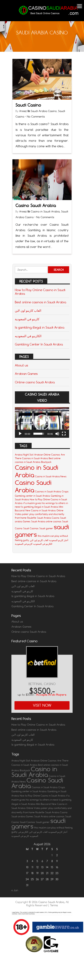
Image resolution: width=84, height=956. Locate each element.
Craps (65, 491)
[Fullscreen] (64, 434)
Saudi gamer (46, 528)
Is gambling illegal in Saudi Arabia (39, 327)
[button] (42, 422)
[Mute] (57, 434)
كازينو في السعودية (27, 319)
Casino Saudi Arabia (35, 205)
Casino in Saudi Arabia (45, 211)
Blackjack (46, 462)
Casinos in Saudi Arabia (48, 491)
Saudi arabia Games (22, 816)
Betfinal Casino (42, 684)
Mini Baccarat (43, 804)
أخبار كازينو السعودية (58, 540)
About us (21, 365)
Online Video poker (37, 808)
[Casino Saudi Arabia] (48, 15)
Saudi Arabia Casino (44, 111)
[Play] (20, 434)
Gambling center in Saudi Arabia (32, 495)
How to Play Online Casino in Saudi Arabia (40, 292)
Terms (54, 905)
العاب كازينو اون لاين (28, 310)
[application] (42, 422)
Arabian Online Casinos (47, 454)
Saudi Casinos (31, 528)
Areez (23, 111)
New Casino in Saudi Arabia (40, 510)
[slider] (38, 434)
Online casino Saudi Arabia (35, 382)
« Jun (14, 890)
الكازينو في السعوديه (28, 336)
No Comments (36, 116)
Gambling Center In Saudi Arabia (39, 344)
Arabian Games (26, 374)
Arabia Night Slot (24, 454)
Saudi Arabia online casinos (46, 521)
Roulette (31, 517)
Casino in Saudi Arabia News (50, 476)
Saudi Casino (28, 105)
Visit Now (42, 705)
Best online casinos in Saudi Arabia (40, 302)
